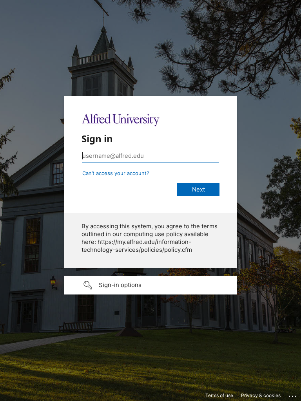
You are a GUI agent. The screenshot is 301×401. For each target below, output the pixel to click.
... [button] (293, 394)
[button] (150, 285)
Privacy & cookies (261, 395)
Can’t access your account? (115, 173)
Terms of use (219, 395)
